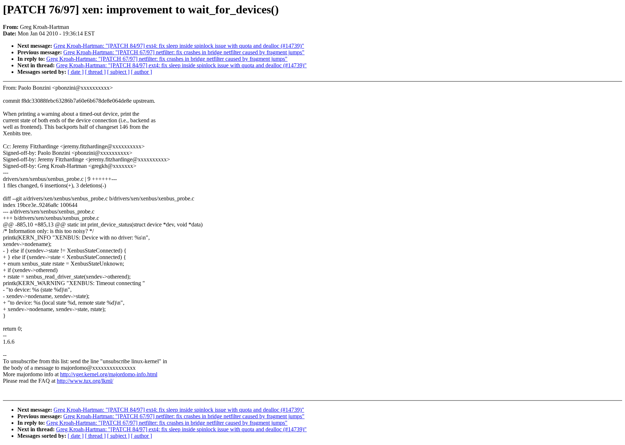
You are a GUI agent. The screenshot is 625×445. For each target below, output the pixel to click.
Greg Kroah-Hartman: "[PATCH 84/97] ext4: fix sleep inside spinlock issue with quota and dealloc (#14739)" (179, 46)
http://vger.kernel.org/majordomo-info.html (108, 374)
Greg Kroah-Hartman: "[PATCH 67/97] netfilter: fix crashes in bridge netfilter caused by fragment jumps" (184, 52)
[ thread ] (95, 72)
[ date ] (76, 72)
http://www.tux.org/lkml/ (85, 381)
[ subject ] (118, 72)
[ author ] (141, 72)
